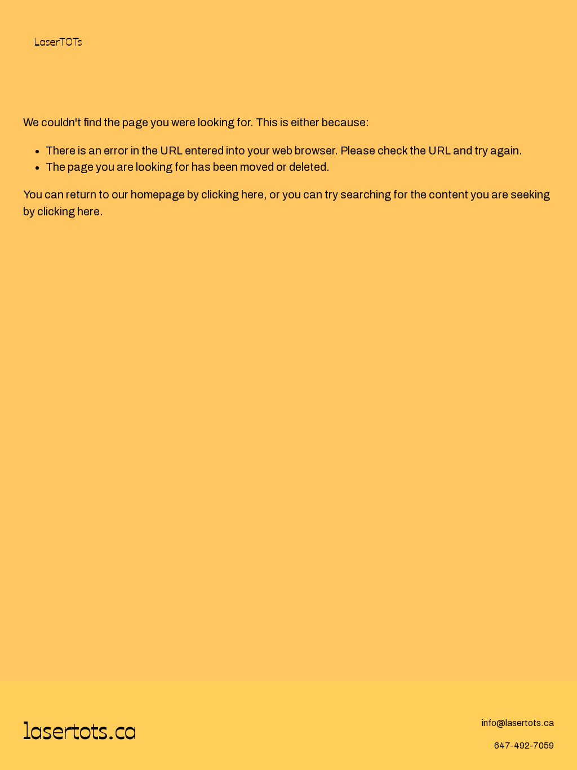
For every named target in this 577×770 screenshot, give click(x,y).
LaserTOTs (58, 40)
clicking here (232, 195)
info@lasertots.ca (518, 723)
